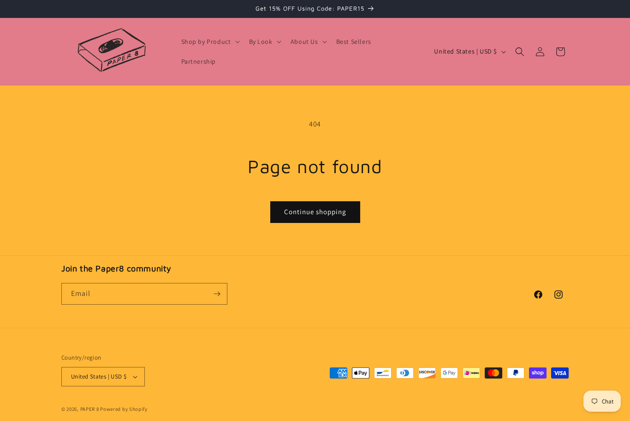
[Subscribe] (217, 294)
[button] (210, 41)
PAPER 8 (89, 409)
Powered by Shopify (124, 409)
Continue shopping (315, 211)
